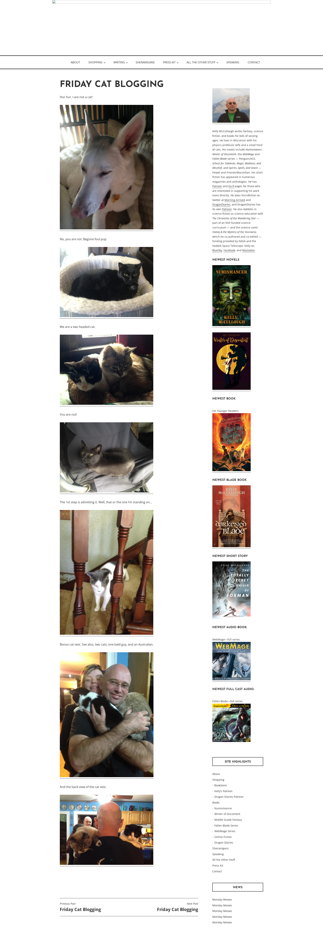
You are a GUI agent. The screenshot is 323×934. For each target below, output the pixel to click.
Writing (119, 62)
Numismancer (223, 808)
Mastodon (248, 250)
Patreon (217, 186)
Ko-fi (231, 186)
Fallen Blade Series (226, 825)
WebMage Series (224, 831)
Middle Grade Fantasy (228, 819)
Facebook (229, 250)
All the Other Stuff (201, 62)
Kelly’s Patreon (223, 791)
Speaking (232, 62)
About (75, 62)
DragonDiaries (221, 204)
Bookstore (220, 785)
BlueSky (217, 250)
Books (216, 802)
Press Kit (169, 62)
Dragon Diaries (223, 842)
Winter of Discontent (227, 814)
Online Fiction (223, 837)
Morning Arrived (234, 200)
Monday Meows (222, 899)
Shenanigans (145, 62)
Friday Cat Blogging (80, 907)
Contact (254, 62)
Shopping (95, 62)
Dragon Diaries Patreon (229, 796)
